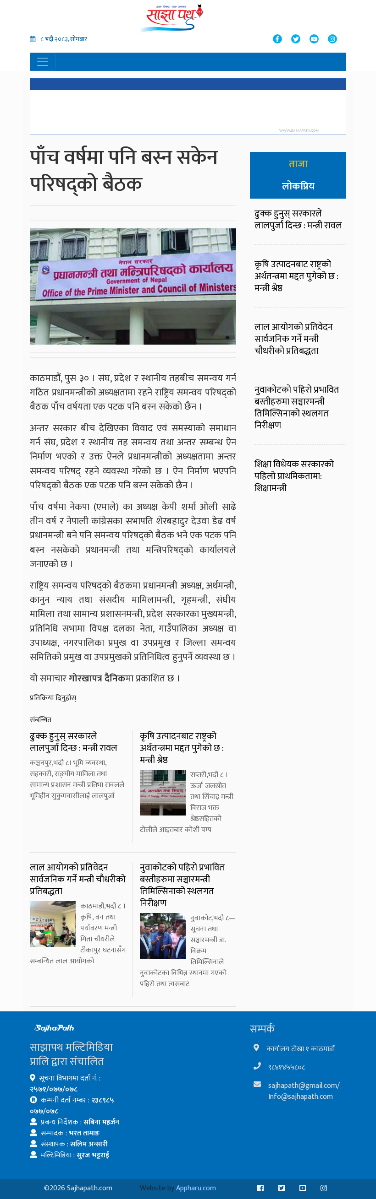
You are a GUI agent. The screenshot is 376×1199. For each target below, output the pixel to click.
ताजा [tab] (298, 164)
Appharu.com (196, 1188)
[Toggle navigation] (42, 62)
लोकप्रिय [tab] (298, 186)
